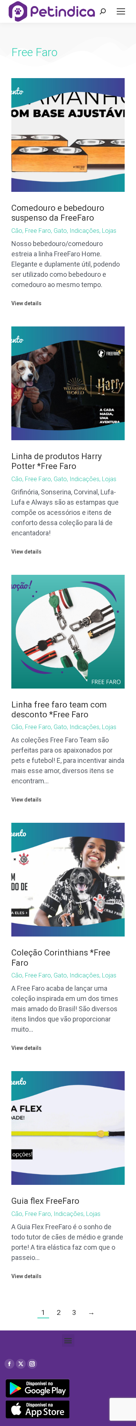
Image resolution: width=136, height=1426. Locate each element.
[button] (68, 1340)
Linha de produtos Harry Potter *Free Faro (56, 461)
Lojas (109, 230)
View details (26, 303)
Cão (16, 230)
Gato (60, 230)
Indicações (84, 230)
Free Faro (38, 230)
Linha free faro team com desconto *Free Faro (59, 709)
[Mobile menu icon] (120, 11)
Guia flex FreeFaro (45, 1201)
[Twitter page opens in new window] (21, 1364)
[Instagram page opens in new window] (32, 1364)
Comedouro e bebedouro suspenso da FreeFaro (57, 213)
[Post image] (68, 135)
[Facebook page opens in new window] (9, 1364)
